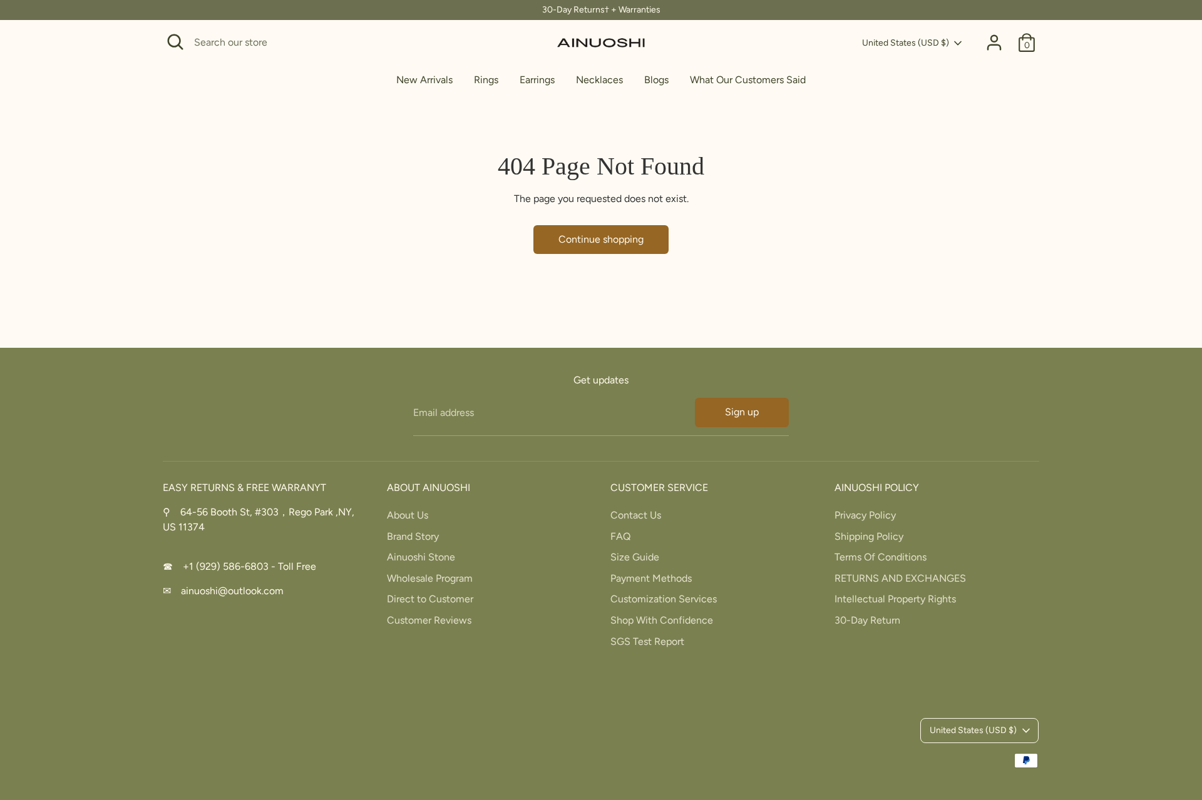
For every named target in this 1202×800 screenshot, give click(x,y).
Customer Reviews (429, 620)
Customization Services (663, 599)
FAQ (620, 536)
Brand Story (413, 536)
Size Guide (634, 557)
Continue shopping (601, 239)
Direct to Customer (430, 599)
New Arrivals (424, 80)
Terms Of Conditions (881, 557)
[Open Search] (175, 41)
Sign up (742, 412)
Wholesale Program (430, 578)
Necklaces (599, 80)
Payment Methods (651, 578)
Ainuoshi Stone (421, 557)
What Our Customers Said (748, 80)
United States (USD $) (905, 43)
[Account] (994, 42)
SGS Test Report (647, 641)
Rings (486, 80)
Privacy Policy (865, 515)
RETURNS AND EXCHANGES (900, 578)
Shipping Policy (869, 536)
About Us (407, 515)
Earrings (537, 80)
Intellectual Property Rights (895, 599)
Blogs (656, 80)
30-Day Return (867, 620)
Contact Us (635, 515)
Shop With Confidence (661, 620)
